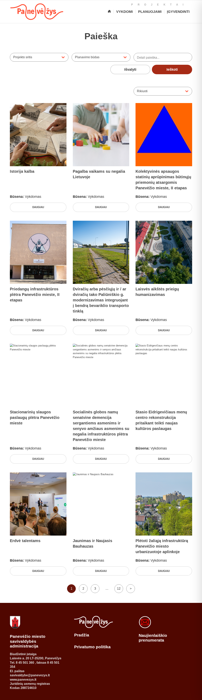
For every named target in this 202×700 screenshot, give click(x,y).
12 (119, 588)
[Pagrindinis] (109, 11)
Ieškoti (172, 69)
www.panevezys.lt (23, 679)
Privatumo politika (92, 647)
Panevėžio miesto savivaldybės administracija (27, 641)
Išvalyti (130, 69)
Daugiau (38, 207)
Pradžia (81, 635)
